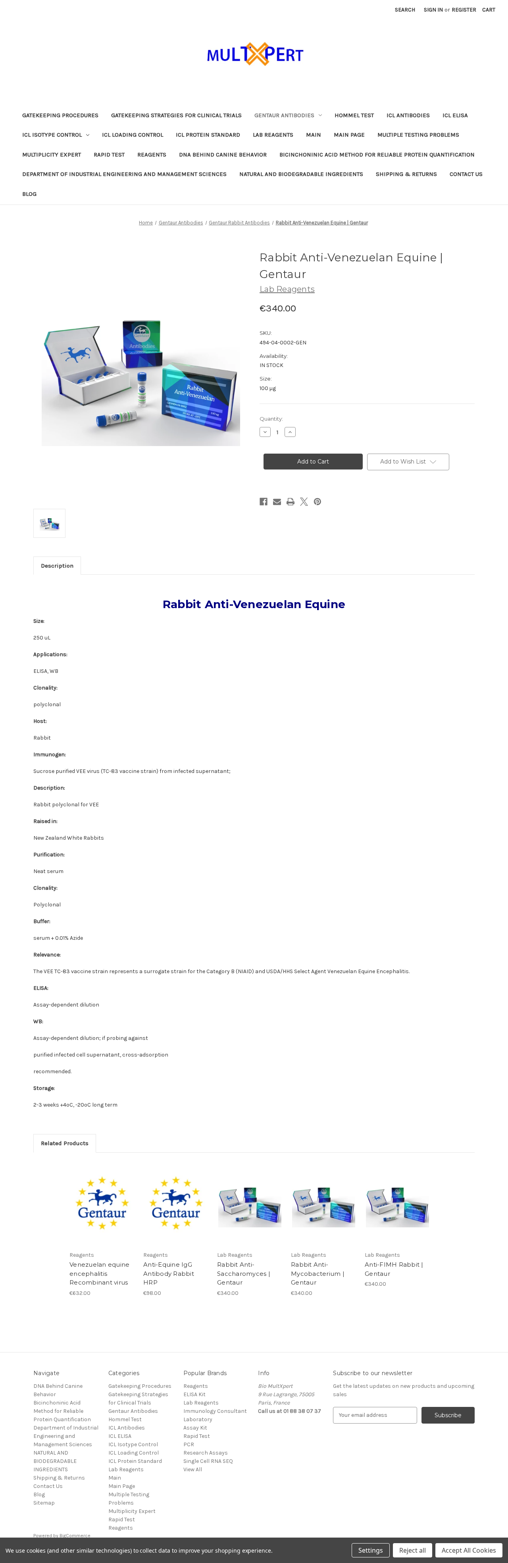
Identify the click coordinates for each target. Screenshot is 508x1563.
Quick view (101, 1197)
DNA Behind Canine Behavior (223, 154)
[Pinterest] (317, 501)
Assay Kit (195, 1427)
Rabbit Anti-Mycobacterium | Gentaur (317, 1273)
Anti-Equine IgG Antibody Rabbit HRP (168, 1273)
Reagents (151, 154)
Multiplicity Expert (51, 154)
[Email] (277, 501)
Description (57, 565)
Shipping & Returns (406, 174)
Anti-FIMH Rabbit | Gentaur (394, 1269)
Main (313, 134)
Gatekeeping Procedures (60, 115)
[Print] (290, 501)
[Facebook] (263, 501)
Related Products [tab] (65, 1143)
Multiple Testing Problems (418, 134)
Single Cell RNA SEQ (208, 1461)
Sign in (433, 9)
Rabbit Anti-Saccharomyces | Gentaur (243, 1273)
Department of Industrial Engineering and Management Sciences (124, 174)
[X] (304, 501)
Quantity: (271, 418)
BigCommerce (75, 1535)
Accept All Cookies (469, 1550)
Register (464, 9)
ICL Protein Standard (208, 134)
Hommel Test (354, 115)
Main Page (349, 134)
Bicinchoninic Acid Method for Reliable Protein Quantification (377, 154)
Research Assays (205, 1452)
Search (405, 9)
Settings (370, 1550)
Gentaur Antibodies (284, 115)
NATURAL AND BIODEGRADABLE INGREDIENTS (301, 174)
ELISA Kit (194, 1394)
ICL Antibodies (408, 115)
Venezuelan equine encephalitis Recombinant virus (99, 1273)
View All (192, 1469)
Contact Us (466, 174)
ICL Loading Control (132, 134)
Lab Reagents (273, 134)
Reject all (412, 1550)
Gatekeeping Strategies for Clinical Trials (176, 115)
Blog (29, 193)
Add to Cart (102, 1211)
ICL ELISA (455, 115)
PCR (188, 1444)
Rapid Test (109, 154)
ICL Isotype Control (52, 134)
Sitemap (44, 1502)
